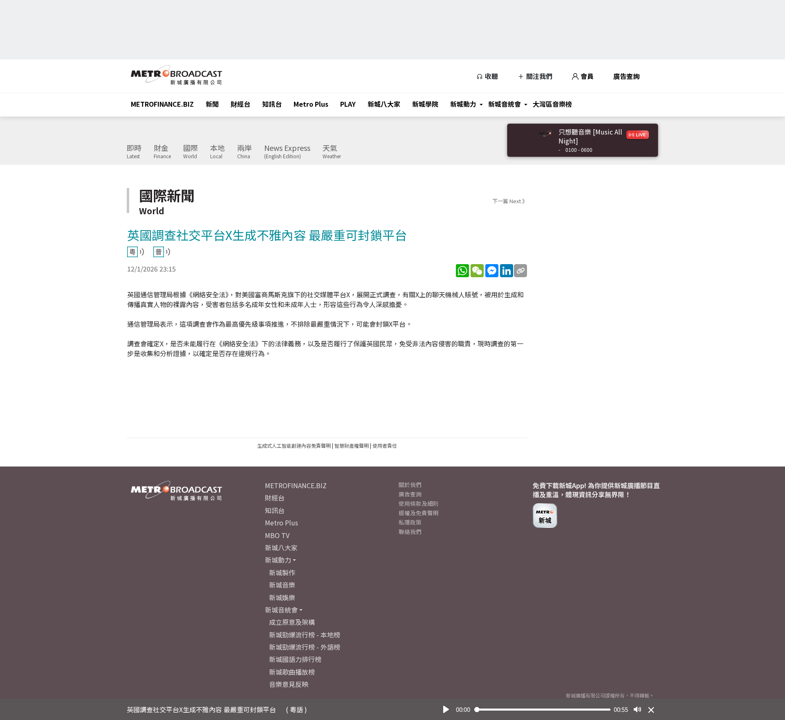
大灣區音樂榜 (552, 104)
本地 (217, 151)
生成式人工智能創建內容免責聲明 (294, 445)
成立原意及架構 (292, 622)
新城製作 (282, 572)
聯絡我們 (410, 531)
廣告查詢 (626, 76)
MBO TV (277, 535)
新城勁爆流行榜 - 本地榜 (304, 634)
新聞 (212, 104)
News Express (287, 151)
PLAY (348, 104)
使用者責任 (384, 445)
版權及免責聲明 (419, 513)
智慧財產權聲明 (351, 445)
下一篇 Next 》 (509, 201)
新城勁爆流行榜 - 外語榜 (304, 647)
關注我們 (538, 76)
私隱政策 (410, 522)
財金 (162, 151)
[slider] (542, 709)
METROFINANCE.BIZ (162, 104)
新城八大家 (384, 104)
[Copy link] (520, 270)
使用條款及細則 (419, 503)
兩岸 (244, 151)
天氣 (332, 151)
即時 (134, 151)
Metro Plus (311, 104)
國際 (190, 151)
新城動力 (463, 104)
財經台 (240, 104)
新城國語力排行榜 (295, 659)
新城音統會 (504, 104)
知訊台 (272, 104)
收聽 (490, 76)
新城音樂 (282, 585)
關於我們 (410, 484)
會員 (586, 76)
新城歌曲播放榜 (292, 672)
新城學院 (425, 104)
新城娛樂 (282, 597)
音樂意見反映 (288, 684)
